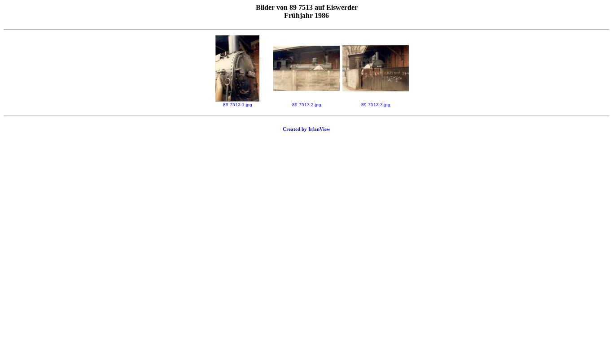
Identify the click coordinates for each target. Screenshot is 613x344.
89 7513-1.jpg (237, 104)
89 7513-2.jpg (306, 104)
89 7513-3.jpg (375, 104)
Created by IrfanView (306, 129)
